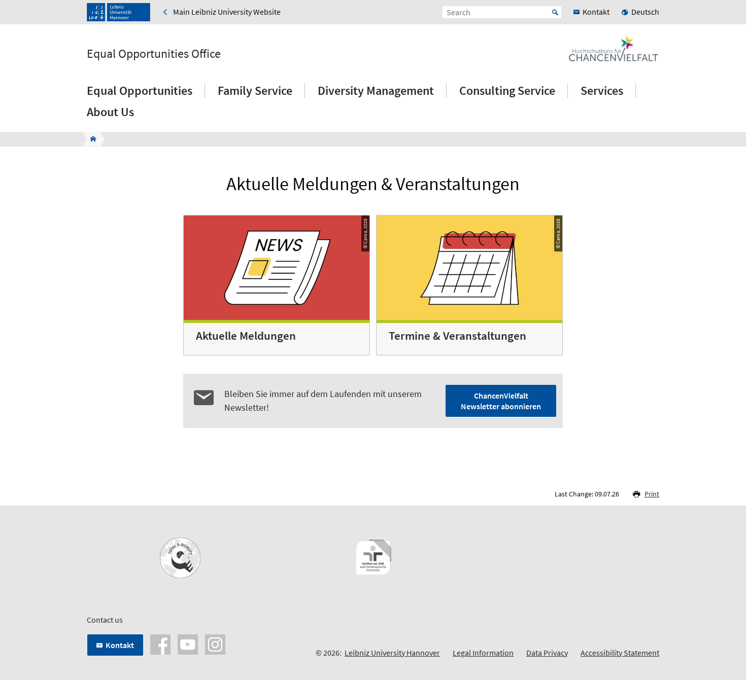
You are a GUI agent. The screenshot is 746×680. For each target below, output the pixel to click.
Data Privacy (547, 653)
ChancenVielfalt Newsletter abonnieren (501, 400)
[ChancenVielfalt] (90, 139)
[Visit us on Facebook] (160, 643)
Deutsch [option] (645, 12)
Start (555, 12)
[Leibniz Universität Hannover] (118, 12)
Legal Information (483, 653)
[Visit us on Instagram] (215, 643)
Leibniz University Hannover (392, 653)
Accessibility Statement (620, 653)
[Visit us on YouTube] (187, 643)
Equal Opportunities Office (154, 54)
